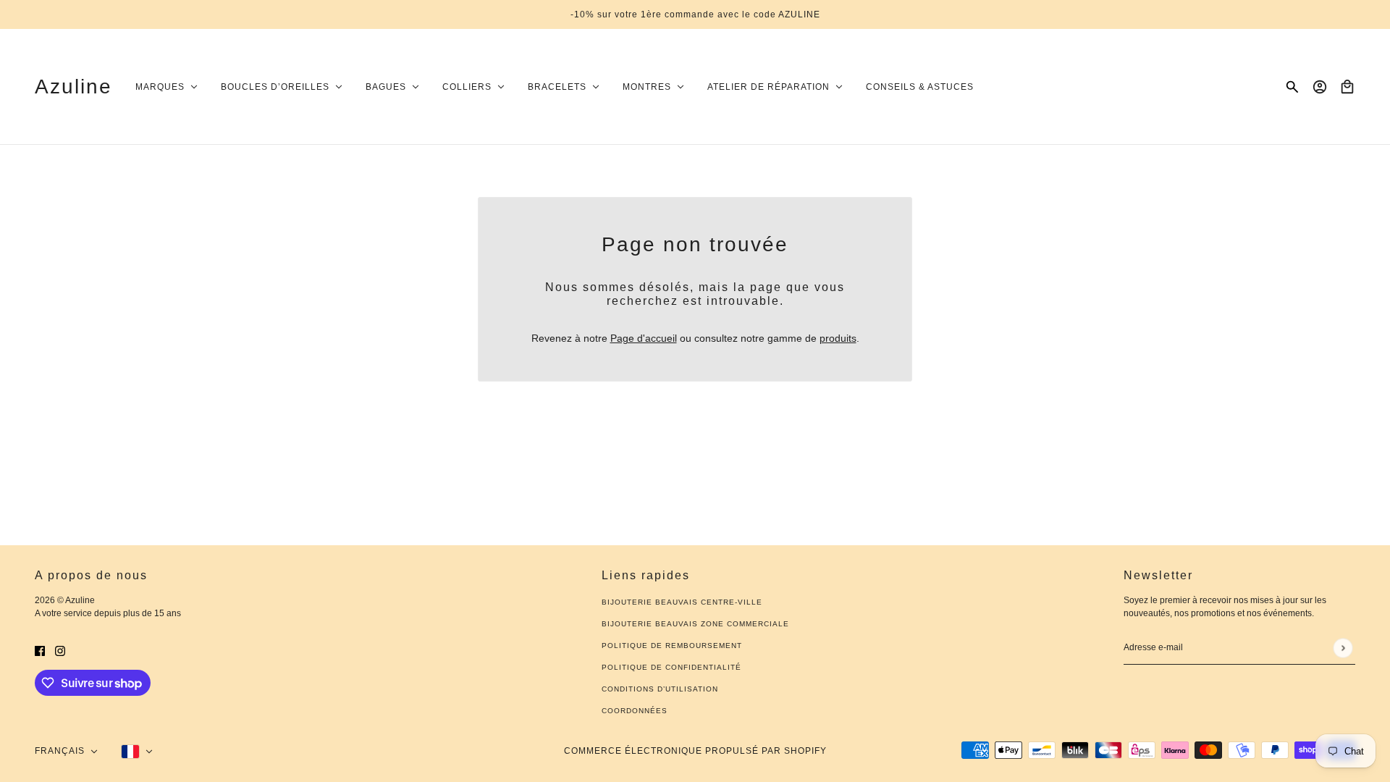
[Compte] (1320, 87)
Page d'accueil (643, 338)
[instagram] (60, 650)
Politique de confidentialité (671, 667)
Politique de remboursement (672, 645)
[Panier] (1347, 87)
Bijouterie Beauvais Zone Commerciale (695, 624)
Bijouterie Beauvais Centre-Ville (682, 602)
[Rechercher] (1292, 87)
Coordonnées (634, 711)
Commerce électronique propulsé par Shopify (695, 751)
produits (838, 338)
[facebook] (40, 650)
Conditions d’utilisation (660, 689)
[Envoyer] (1342, 647)
